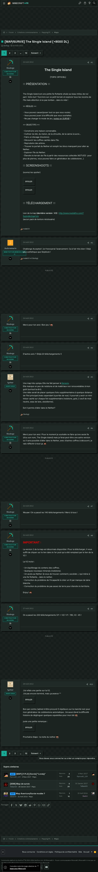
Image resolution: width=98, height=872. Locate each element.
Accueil (86, 852)
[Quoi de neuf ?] (89, 3)
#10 (91, 684)
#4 (92, 348)
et (30, 258)
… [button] (20, 53)
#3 (92, 319)
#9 (92, 609)
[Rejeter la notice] (38, 866)
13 (26, 53)
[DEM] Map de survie (20, 784)
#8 (92, 535)
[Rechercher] (94, 3)
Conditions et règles (45, 852)
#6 (92, 428)
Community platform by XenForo (22, 860)
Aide (80, 852)
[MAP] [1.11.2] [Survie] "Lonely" (30, 774)
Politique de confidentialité (66, 852)
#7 (92, 506)
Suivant (34, 53)
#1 (92, 62)
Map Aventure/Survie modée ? (30, 793)
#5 (92, 377)
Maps (34, 777)
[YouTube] (46, 867)
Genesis (65, 383)
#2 (92, 243)
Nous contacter (28, 852)
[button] (4, 3)
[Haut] (91, 852)
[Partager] (88, 62)
